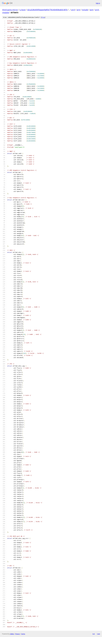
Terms (23, 634)
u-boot (23, 10)
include (85, 10)
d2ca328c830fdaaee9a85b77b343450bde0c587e (47, 10)
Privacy (17, 634)
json (98, 634)
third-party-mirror (10, 10)
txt (93, 634)
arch (73, 10)
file (43, 17)
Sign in (98, 3)
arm (78, 10)
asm (91, 10)
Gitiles (12, 634)
